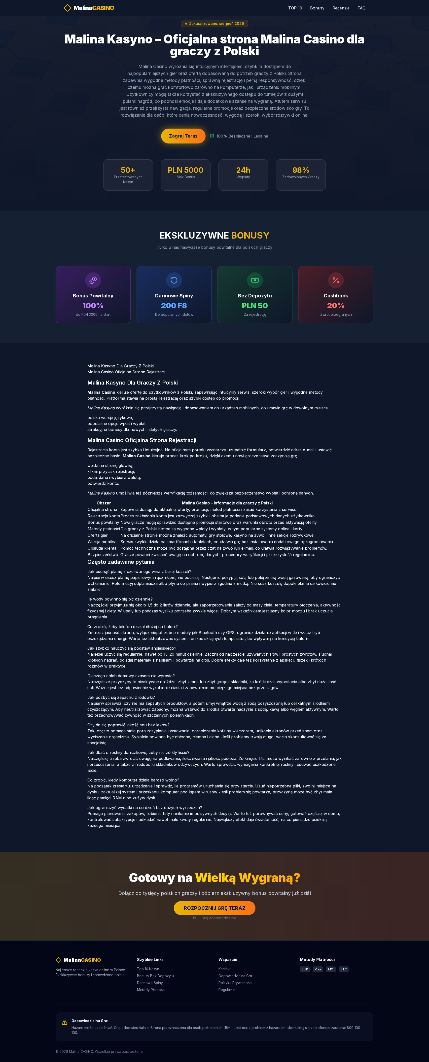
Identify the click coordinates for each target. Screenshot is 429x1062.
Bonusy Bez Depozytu (155, 976)
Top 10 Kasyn (148, 969)
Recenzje (341, 7)
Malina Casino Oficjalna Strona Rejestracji (126, 371)
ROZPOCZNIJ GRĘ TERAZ (215, 908)
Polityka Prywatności (235, 983)
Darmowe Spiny (150, 983)
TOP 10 (295, 7)
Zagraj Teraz (183, 136)
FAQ (361, 7)
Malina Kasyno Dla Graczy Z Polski (120, 365)
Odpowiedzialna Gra (235, 976)
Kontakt (224, 969)
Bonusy (317, 7)
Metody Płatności (151, 990)
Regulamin (226, 990)
